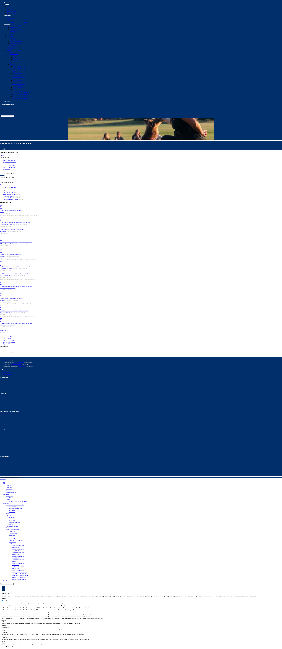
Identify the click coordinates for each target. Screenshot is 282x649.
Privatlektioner (9, 497)
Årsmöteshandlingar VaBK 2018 (19, 572)
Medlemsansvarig (19, 362)
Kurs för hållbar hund (8, 192)
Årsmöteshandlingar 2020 (18, 566)
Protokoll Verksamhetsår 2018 (19, 573)
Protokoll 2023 (15, 554)
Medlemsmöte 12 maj (8, 197)
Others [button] (3, 641)
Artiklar (7, 499)
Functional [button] (3, 620)
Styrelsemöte (3, 231)
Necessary (5, 600)
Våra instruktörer (10, 528)
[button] (4, 157)
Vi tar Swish (12, 519)
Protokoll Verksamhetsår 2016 (19, 579)
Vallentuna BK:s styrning (12, 526)
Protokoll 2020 (15, 565)
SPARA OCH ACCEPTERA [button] (8, 646)
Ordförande (6, 360)
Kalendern (8, 485)
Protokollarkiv (12, 543)
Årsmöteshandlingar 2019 (18, 570)
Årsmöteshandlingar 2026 (18, 545)
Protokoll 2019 (15, 568)
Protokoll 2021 (15, 561)
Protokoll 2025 (15, 547)
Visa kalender (3, 330)
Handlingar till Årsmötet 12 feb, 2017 (20, 575)
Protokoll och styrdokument (12, 529)
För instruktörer (12, 542)
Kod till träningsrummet (14, 520)
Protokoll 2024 (15, 550)
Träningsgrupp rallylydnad (6, 224)
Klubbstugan (9, 515)
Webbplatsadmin (7, 372)
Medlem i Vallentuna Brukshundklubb (15, 505)
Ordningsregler (9, 513)
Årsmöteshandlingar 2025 (18, 549)
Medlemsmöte (9, 489)
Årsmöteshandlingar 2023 (18, 556)
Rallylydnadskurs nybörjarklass (7, 243)
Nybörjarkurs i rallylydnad (9, 194)
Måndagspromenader (11, 492)
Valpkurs (2, 212)
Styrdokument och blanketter (15, 540)
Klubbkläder (12, 512)
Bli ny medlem (12, 506)
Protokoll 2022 (15, 558)
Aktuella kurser (9, 496)
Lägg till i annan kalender (9, 167)
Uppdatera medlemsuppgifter (15, 508)
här (12, 352)
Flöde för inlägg (7, 374)
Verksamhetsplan (13, 533)
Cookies (14, 538)
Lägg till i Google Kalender (9, 162)
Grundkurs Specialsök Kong (9, 187)
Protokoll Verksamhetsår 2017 (19, 577)
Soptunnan (11, 524)
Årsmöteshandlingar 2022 (18, 559)
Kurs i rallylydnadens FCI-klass (10, 199)
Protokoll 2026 (12, 531)
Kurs (1, 184)
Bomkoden (11, 517)
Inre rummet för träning (14, 522)
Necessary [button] (3, 598)
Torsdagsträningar (10, 490)
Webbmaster (22, 366)
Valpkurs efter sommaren (8, 196)
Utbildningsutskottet (16, 364)
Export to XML (6, 169)
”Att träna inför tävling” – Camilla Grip (18, 501)
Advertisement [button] (4, 636)
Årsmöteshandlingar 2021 (18, 563)
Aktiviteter (5, 149)
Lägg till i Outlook (7, 163)
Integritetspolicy (15, 536)
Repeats (2, 175)
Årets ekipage (12, 510)
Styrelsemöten (9, 487)
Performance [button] (4, 625)
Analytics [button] (3, 630)
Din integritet (12, 535)
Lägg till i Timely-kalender (9, 160)
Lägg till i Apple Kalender (9, 165)
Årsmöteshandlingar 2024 (18, 552)
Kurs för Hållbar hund (5, 275)
